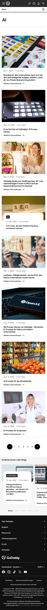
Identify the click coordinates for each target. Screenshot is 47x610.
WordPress (12, 476)
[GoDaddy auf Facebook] (3, 573)
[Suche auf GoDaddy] (43, 9)
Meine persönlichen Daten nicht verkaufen (23, 584)
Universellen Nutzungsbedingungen (30, 605)
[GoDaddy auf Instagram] (9, 573)
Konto (4, 544)
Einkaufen (6, 550)
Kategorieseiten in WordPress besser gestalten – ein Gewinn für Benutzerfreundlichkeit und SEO (17, 489)
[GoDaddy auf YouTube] (25, 573)
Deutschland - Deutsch (10, 567)
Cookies (39, 580)
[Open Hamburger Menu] (2, 3)
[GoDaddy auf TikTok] (14, 573)
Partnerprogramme (9, 538)
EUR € (40, 567)
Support (5, 527)
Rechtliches (8, 580)
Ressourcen (6, 533)
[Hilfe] (34, 3)
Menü (4, 9)
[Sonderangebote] (29, 3)
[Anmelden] (39, 3)
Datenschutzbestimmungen (24, 580)
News (7, 170)
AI (5, 64)
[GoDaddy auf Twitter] (20, 573)
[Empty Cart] (43, 3)
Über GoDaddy (7, 521)
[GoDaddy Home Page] (11, 558)
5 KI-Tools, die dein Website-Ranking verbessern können (22, 227)
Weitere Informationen (15, 500)
